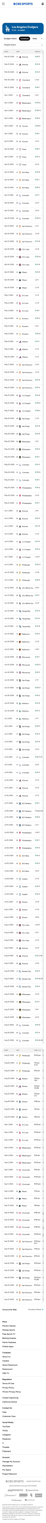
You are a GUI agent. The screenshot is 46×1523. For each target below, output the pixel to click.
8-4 (37, 917)
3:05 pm (37, 1299)
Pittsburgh (26, 565)
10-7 (37, 832)
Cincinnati (26, 1170)
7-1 (37, 195)
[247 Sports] (15, 1490)
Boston (24, 902)
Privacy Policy (8, 1388)
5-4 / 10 (39, 979)
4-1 (37, 87)
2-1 (37, 180)
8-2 (37, 57)
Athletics (25, 703)
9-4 (37, 703)
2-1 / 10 (38, 956)
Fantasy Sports (8, 1330)
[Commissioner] (25, 1494)
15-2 (37, 403)
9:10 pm (37, 1155)
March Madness (9, 1342)
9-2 (37, 549)
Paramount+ (7, 1369)
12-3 (37, 218)
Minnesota (26, 657)
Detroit (24, 1102)
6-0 (37, 264)
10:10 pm (37, 1055)
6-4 (37, 249)
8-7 (37, 149)
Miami (24, 272)
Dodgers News (10, 38)
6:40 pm (37, 1101)
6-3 (37, 157)
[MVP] (38, 1494)
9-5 (37, 848)
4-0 (37, 172)
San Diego (26, 419)
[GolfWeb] (30, 1500)
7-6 (37, 879)
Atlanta (25, 342)
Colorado (25, 195)
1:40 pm (37, 1117)
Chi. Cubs (25, 249)
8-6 (37, 118)
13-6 (37, 103)
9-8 (37, 572)
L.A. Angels (26, 396)
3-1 (36, 226)
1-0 (37, 418)
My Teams (6, 1470)
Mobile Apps (7, 1346)
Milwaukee (26, 442)
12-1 (37, 649)
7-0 (37, 526)
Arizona (25, 57)
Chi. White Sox (27, 588)
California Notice (9, 1402)
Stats (35, 38)
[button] (3, 4)
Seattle (24, 879)
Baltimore (26, 634)
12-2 (37, 334)
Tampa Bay (26, 611)
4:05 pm (37, 1292)
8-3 (37, 318)
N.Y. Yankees (26, 803)
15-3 (37, 688)
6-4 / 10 (39, 1040)
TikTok (5, 1430)
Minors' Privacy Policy (11, 1392)
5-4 (37, 64)
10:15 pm (37, 1241)
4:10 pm (37, 1071)
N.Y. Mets (25, 172)
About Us (6, 1357)
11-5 (37, 1025)
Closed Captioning (10, 1398)
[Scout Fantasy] (16, 1500)
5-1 (36, 441)
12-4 (37, 257)
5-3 (37, 464)
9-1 (37, 503)
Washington (26, 103)
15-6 (37, 472)
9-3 (37, 365)
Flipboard (6, 1451)
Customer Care (8, 1416)
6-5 (37, 518)
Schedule (25, 38)
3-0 (37, 234)
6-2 (37, 372)
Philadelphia (26, 488)
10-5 (38, 110)
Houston (25, 319)
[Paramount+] (10, 1495)
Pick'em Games (8, 1326)
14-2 (37, 126)
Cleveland (26, 80)
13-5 (37, 557)
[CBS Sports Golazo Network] (23, 1485)
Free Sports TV (8, 1334)
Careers (5, 1361)
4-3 (37, 141)
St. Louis (25, 296)
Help (4, 1412)
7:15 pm (37, 1063)
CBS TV (5, 1373)
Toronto (25, 126)
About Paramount (9, 1365)
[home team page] (20, 57)
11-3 (37, 449)
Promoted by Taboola (34, 1309)
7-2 (37, 295)
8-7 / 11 (38, 757)
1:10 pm (37, 1109)
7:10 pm (37, 1191)
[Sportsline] (32, 1490)
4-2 (37, 80)
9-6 (37, 211)
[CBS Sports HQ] (33, 1481)
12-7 (37, 726)
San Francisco (27, 226)
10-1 (37, 411)
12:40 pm (37, 1234)
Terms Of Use (8, 1383)
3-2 (37, 72)
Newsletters (7, 1466)
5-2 (37, 164)
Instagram (6, 1435)
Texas (24, 149)
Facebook (6, 1439)
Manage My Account (11, 1461)
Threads (5, 1447)
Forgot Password (9, 1474)
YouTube (6, 1426)
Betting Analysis (9, 1338)
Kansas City (26, 971)
